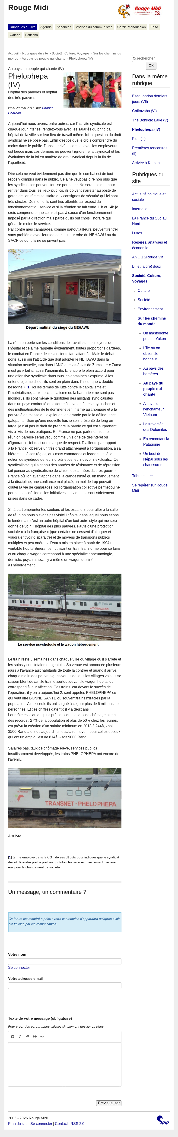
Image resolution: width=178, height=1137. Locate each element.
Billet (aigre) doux (146, 266)
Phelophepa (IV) (146, 129)
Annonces (64, 27)
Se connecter (19, 967)
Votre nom (17, 954)
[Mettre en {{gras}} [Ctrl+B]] (12, 1036)
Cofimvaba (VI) (144, 111)
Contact (61, 1124)
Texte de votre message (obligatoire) (40, 1018)
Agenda (46, 27)
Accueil (13, 53)
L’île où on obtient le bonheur (151, 353)
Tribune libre (142, 476)
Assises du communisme (94, 27)
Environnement (150, 309)
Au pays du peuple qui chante (43, 58)
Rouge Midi (28, 7)
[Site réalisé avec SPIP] (163, 1120)
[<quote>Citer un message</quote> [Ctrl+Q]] (34, 1036)
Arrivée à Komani (146, 163)
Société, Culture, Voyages (70, 53)
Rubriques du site (22, 27)
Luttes (137, 233)
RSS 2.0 (77, 1124)
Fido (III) (139, 139)
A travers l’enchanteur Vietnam (153, 409)
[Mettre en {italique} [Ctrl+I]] (20, 1036)
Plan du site (18, 1124)
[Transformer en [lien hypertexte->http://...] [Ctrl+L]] (27, 1036)
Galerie (15, 35)
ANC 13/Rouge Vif (147, 257)
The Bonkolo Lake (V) (150, 120)
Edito (154, 27)
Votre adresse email (25, 979)
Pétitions (31, 35)
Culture (144, 290)
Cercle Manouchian (131, 27)
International (142, 209)
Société (144, 300)
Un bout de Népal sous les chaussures (155, 459)
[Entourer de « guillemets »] (42, 1036)
